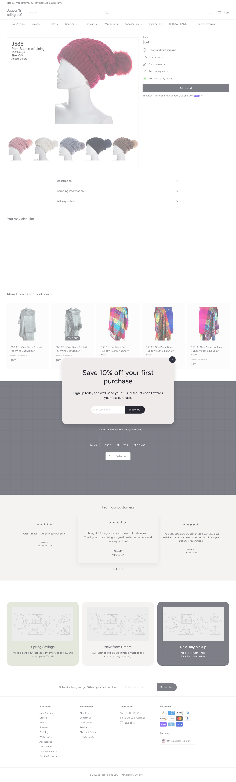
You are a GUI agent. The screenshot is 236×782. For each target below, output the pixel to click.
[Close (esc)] (172, 359)
